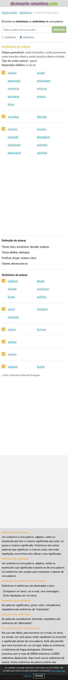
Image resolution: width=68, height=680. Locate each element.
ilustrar (41, 366)
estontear (42, 144)
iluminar (41, 329)
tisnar (11, 104)
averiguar (42, 309)
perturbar (42, 152)
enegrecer (13, 88)
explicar (12, 341)
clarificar (13, 281)
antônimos (38, 21)
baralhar (41, 129)
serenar (12, 354)
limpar (11, 296)
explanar (13, 366)
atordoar (12, 129)
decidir (40, 281)
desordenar (43, 137)
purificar (41, 296)
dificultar (42, 116)
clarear (12, 329)
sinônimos (22, 21)
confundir (13, 137)
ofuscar (41, 96)
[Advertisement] (34, 197)
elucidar (12, 289)
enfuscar (42, 88)
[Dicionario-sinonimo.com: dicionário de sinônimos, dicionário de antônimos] (34, 4)
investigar (13, 317)
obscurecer (14, 152)
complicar (13, 116)
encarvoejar (43, 80)
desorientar (14, 144)
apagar (41, 72)
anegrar (12, 72)
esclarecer (43, 289)
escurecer (13, 96)
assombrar (14, 80)
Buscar (59, 29)
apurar (11, 309)
